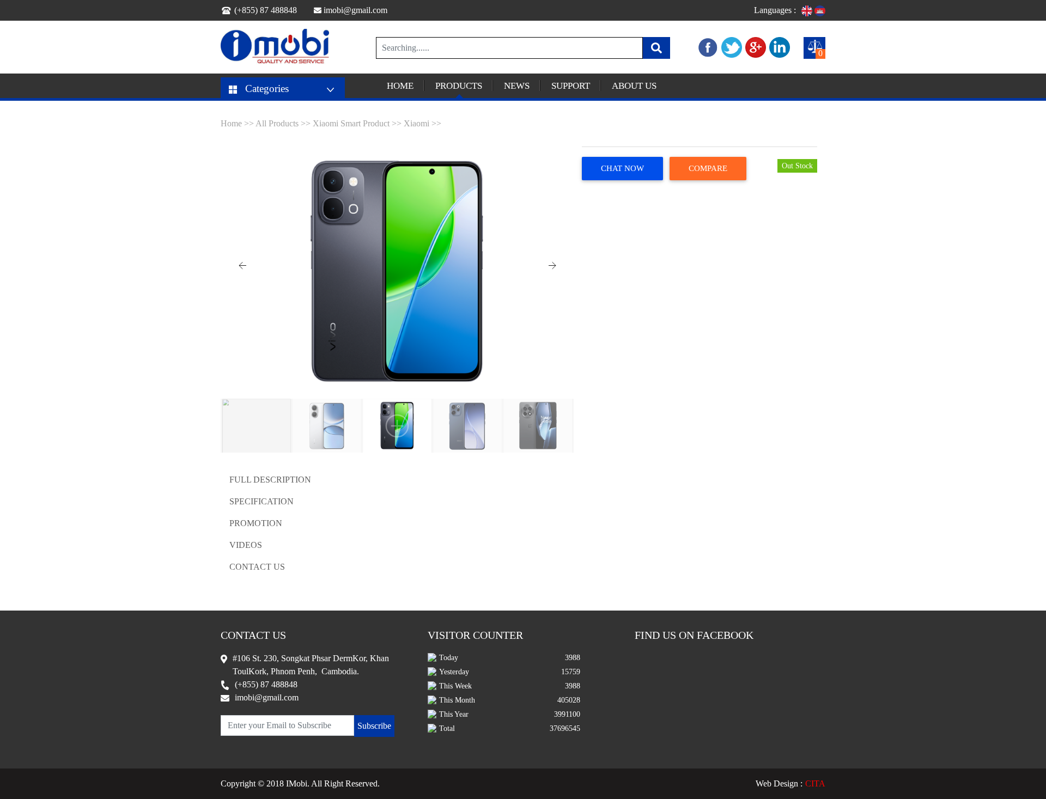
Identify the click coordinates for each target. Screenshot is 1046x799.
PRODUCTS (458, 86)
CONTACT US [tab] (257, 566)
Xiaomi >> (422, 123)
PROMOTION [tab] (255, 523)
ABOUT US (634, 86)
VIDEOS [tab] (245, 545)
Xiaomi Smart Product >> (357, 123)
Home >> (238, 123)
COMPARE (708, 168)
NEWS (517, 86)
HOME (400, 86)
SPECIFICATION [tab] (261, 501)
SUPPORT (570, 86)
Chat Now (622, 168)
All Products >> (284, 123)
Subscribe (374, 725)
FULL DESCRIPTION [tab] (270, 479)
